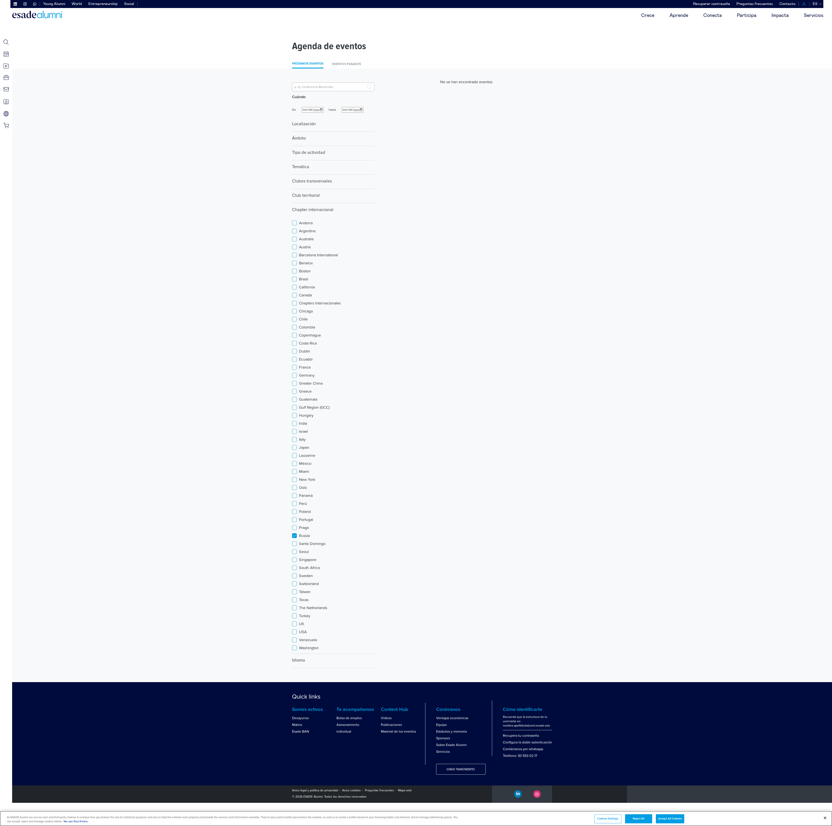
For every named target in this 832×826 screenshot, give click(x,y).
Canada (305, 295)
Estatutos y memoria (451, 731)
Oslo (303, 487)
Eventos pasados (346, 64)
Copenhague (310, 335)
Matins (297, 725)
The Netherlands (313, 607)
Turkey (304, 615)
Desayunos (300, 718)
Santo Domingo (312, 543)
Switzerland (309, 583)
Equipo (441, 725)
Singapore (307, 559)
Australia (306, 239)
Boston (305, 271)
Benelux (306, 263)
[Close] (825, 818)
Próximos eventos (307, 63)
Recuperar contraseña (711, 4)
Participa (746, 15)
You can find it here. (75, 821)
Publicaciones (391, 725)
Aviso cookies (351, 790)
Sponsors (443, 738)
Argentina (307, 231)
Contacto (787, 4)
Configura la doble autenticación (527, 742)
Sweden (306, 575)
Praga (304, 527)
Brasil (303, 279)
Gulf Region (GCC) (314, 407)
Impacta (780, 15)
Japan (304, 447)
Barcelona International (318, 255)
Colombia (307, 327)
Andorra (306, 223)
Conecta (712, 15)
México (305, 463)
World (77, 4)
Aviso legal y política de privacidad (315, 790)
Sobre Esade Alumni (451, 745)
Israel (303, 431)
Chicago (306, 311)
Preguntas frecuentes (754, 4)
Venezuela (308, 639)
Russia (304, 535)
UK (301, 623)
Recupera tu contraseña (521, 735)
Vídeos (386, 718)
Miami (304, 471)
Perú (303, 503)
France (305, 367)
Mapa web (405, 790)
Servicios (813, 15)
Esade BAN (300, 731)
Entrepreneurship (103, 4)
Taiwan (304, 591)
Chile (303, 319)
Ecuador (306, 359)
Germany (307, 375)
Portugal (306, 519)
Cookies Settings (607, 818)
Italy (302, 439)
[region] (416, 818)
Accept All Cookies (670, 818)
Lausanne (307, 455)
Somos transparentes (461, 769)
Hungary (306, 415)
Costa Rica (308, 343)
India (303, 423)
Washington (309, 648)
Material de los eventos (398, 731)
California (307, 287)
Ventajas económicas (452, 718)
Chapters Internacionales (320, 303)
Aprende (679, 15)
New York (307, 479)
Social (129, 4)
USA (303, 631)
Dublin (304, 351)
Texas (304, 599)
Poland (305, 511)
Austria (305, 247)
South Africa (309, 567)
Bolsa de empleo (349, 718)
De (294, 110)
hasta (332, 110)
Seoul (304, 551)
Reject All (638, 818)
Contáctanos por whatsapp (523, 749)
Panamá (306, 495)
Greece (305, 391)
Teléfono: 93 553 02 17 (520, 756)
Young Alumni (54, 4)
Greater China (311, 383)
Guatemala (308, 399)
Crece (647, 15)
